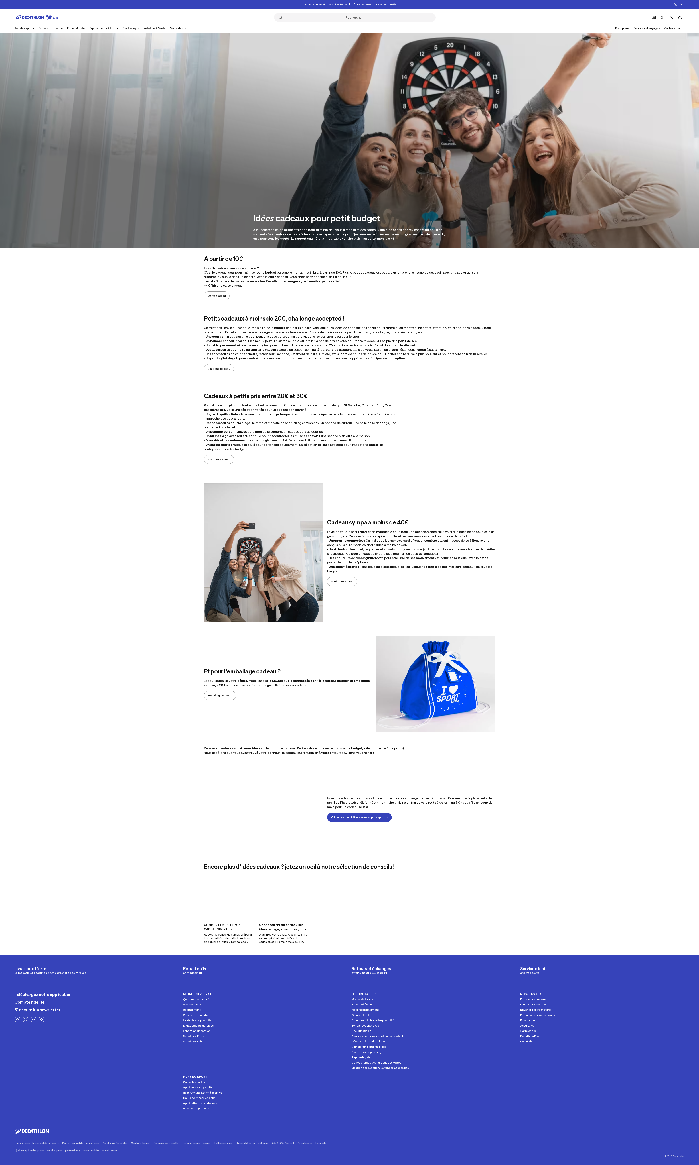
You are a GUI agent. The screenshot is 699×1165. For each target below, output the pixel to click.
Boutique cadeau (219, 368)
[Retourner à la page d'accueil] (37, 17)
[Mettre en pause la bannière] (676, 4)
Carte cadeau (673, 28)
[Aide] (662, 17)
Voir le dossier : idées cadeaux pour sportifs (359, 817)
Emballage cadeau (220, 695)
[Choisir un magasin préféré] (653, 17)
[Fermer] (681, 4)
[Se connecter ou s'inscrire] (671, 17)
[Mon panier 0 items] (680, 17)
